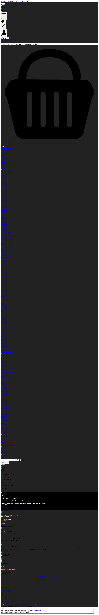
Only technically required (6, 612)
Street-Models (7, 591)
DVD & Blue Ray (8, 593)
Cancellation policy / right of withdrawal (48, 577)
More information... (37, 610)
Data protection (41, 584)
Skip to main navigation (24, 1)
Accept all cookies (24, 612)
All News (6, 601)
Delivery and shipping (43, 575)
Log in (2, 41)
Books (5, 594)
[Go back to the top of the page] (2, 608)
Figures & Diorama (8, 597)
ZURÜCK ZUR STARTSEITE (10, 507)
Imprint (39, 583)
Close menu (6, 38)
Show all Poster (5, 433)
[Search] (15, 460)
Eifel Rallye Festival (9, 587)
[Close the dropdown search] (17, 460)
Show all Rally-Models (6, 171)
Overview (4, 44)
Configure (16, 612)
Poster (5, 595)
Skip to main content (6, 1)
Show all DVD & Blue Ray (8, 372)
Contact (40, 582)
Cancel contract (4, 2)
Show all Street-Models (6, 352)
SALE (5, 600)
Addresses (18, 44)
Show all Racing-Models (7, 239)
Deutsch (3, 7)
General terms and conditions (45, 576)
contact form (9, 523)
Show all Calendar (5, 453)
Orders (35, 44)
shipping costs (17, 604)
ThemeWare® (37, 606)
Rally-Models (7, 589)
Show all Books (5, 408)
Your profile (11, 44)
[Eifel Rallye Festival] (1, 170)
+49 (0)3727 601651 (17, 515)
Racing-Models (7, 590)
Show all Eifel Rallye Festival (8, 163)
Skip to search (14, 1)
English (2, 10)
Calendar (6, 598)
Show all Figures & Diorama (8, 445)
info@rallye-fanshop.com (13, 520)
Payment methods (27, 44)
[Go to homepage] (5, 11)
